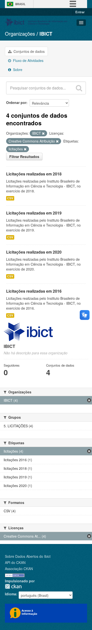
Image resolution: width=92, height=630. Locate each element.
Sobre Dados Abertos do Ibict (28, 556)
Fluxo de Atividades (27, 60)
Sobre (17, 69)
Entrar (80, 12)
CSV (10, 198)
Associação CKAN (19, 568)
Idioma (10, 593)
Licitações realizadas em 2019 (34, 213)
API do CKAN (15, 562)
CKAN (13, 586)
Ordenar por (16, 102)
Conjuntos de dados (29, 51)
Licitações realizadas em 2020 (34, 252)
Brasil (20, 4)
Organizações (20, 33)
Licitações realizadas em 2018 (34, 174)
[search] (79, 88)
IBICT (45, 33)
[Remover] (43, 133)
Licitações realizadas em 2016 (34, 291)
